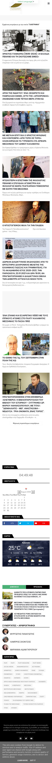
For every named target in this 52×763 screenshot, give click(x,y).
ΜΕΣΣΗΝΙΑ (27, 685)
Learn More (22, 760)
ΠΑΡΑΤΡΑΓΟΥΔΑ (31, 697)
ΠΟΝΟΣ (6, 700)
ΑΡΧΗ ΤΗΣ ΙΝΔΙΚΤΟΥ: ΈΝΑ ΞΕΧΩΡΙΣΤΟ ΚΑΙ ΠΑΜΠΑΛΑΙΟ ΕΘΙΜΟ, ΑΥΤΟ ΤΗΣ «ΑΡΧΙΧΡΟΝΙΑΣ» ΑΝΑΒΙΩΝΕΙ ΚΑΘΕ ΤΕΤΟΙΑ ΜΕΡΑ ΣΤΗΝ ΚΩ (25, 96)
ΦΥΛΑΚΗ (14, 708)
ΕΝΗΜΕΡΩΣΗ (8, 674)
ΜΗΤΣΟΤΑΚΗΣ (29, 689)
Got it (33, 760)
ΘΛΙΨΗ (26, 678)
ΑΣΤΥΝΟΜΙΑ (36, 667)
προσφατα (37, 587)
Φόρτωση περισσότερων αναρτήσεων (26, 423)
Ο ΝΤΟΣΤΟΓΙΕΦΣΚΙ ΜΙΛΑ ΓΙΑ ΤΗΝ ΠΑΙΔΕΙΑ (23, 225)
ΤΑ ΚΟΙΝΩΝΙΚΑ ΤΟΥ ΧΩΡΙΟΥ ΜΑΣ (23, 700)
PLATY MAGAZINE (23, 663)
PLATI (5, 663)
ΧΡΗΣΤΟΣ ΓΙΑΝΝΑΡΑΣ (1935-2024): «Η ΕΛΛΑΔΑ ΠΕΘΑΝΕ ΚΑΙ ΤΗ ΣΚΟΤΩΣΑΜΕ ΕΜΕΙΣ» (25, 55)
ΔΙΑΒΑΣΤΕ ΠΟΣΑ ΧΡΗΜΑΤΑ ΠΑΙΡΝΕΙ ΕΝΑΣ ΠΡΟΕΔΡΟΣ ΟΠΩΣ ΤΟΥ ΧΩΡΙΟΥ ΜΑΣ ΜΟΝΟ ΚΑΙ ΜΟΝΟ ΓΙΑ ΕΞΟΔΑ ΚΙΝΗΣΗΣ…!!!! (30, 594)
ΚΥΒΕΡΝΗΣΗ (16, 685)
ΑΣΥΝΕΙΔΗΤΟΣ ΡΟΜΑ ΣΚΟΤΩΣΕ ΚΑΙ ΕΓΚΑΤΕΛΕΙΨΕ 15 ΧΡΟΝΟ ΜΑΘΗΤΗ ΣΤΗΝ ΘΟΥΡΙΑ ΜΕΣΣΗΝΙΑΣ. (29, 616)
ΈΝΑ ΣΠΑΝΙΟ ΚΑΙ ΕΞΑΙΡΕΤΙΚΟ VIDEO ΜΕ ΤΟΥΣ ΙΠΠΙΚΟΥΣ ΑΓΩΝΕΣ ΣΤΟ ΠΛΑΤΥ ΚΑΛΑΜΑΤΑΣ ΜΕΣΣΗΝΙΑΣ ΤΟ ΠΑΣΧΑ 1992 (25, 318)
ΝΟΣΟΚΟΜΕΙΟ (32, 693)
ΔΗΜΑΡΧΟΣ (7, 670)
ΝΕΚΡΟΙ (21, 693)
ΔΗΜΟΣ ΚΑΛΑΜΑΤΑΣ (21, 670)
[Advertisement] (20, 446)
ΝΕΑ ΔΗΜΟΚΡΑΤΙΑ (9, 693)
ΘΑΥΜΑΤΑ (17, 678)
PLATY (13, 663)
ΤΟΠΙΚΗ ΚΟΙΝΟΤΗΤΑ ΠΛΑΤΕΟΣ (33, 704)
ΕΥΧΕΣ (18, 674)
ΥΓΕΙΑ (6, 708)
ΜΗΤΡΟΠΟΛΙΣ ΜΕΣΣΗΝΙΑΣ (12, 689)
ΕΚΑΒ (33, 670)
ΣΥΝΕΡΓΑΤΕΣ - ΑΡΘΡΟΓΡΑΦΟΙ (18, 625)
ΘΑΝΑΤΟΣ (7, 678)
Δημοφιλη (14, 587)
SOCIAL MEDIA (8, 667)
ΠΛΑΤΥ (42, 697)
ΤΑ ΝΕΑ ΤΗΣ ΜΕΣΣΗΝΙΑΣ (12, 704)
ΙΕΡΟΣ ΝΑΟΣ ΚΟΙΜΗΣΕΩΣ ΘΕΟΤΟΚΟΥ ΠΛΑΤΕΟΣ (19, 682)
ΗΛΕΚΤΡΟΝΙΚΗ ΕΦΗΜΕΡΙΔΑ (33, 674)
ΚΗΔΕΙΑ (6, 685)
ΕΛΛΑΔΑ (41, 670)
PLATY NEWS (37, 663)
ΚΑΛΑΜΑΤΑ (42, 682)
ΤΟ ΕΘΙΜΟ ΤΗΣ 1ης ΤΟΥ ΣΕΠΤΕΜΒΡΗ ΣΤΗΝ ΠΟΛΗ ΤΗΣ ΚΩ (23, 359)
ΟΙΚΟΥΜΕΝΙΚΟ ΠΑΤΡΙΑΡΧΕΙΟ (13, 697)
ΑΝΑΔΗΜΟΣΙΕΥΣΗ (22, 667)
